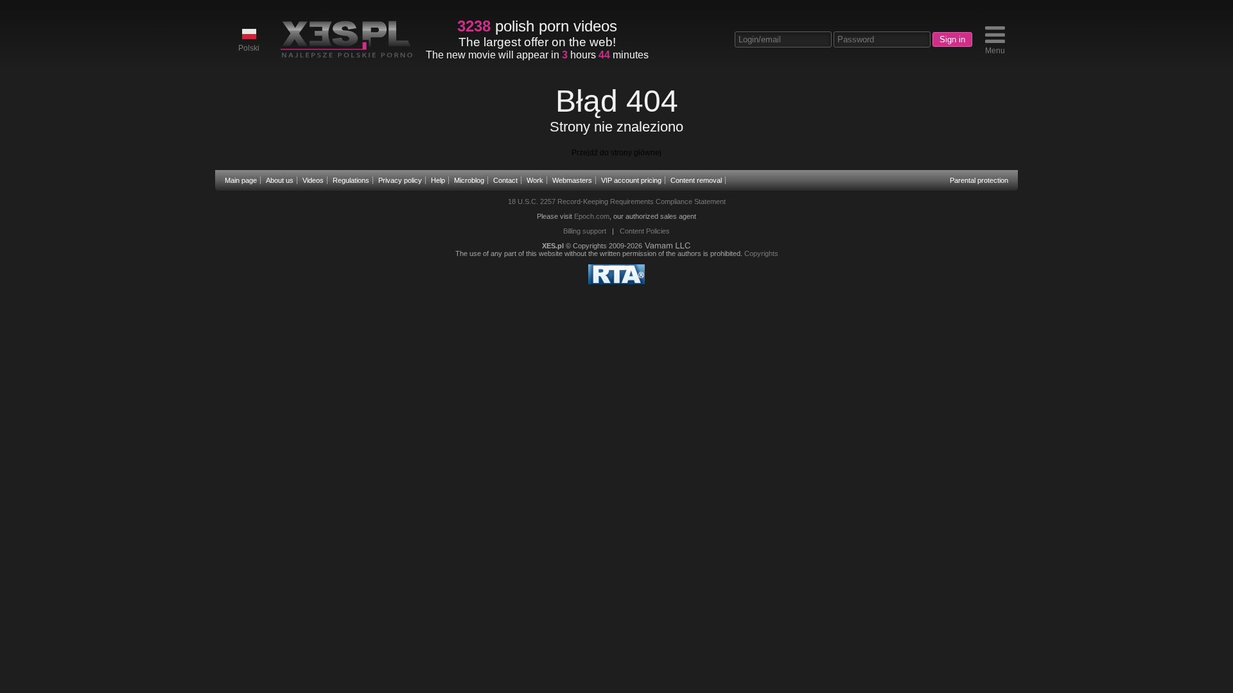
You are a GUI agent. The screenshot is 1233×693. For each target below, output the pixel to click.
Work (535, 180)
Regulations (351, 180)
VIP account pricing (631, 180)
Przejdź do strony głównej (616, 152)
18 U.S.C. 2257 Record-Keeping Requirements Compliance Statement (617, 201)
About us (279, 180)
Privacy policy (400, 180)
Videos (313, 180)
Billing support (584, 231)
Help (438, 180)
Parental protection (979, 180)
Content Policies (645, 231)
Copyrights (761, 253)
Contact (505, 180)
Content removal (696, 180)
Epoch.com (591, 216)
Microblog (469, 180)
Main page (241, 180)
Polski (248, 48)
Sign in (952, 39)
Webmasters (572, 180)
